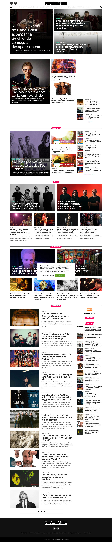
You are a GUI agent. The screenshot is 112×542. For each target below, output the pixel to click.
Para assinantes (33, 7)
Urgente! (80, 7)
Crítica (42, 7)
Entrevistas (72, 7)
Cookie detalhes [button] (45, 275)
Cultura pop (62, 7)
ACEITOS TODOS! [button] (60, 275)
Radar (47, 7)
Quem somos (88, 7)
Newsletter (23, 7)
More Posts (41, 511)
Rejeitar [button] (52, 275)
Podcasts (54, 7)
